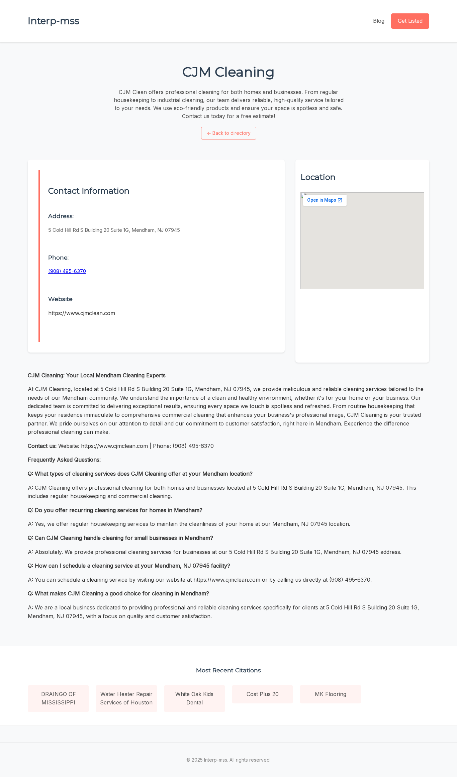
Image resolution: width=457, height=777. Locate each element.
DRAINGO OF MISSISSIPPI (58, 698)
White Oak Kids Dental (194, 698)
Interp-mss (53, 20)
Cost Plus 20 (263, 694)
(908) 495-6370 (67, 271)
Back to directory (229, 133)
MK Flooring (330, 694)
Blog (378, 20)
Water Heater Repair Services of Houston (126, 698)
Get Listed (410, 20)
